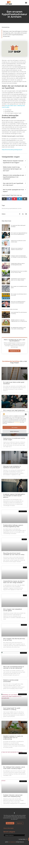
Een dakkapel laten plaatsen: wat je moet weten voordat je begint (14, 767)
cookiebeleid (17, 422)
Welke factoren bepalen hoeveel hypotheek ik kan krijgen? (14, 161)
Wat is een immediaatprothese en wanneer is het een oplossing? (13, 667)
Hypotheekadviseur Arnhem (15, 208)
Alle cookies (14, 427)
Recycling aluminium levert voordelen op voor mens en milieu (13, 553)
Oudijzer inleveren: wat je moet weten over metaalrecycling (12, 795)
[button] (25, 414)
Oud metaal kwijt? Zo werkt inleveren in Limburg (11, 708)
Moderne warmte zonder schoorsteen (10, 309)
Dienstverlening (5, 27)
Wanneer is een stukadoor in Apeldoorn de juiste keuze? (12, 467)
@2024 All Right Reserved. (14, 841)
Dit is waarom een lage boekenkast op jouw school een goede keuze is (14, 411)
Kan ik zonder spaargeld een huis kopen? (14, 190)
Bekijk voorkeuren (14, 431)
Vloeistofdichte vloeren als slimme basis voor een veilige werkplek (13, 581)
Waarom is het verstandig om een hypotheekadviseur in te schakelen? (14, 177)
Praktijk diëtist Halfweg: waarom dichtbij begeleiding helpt (13, 525)
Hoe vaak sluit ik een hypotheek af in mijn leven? (14, 184)
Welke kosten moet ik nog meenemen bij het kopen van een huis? (14, 168)
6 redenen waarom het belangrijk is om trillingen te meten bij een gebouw (14, 495)
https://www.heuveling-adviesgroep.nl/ (12, 149)
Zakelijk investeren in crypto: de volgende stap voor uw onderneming (13, 737)
